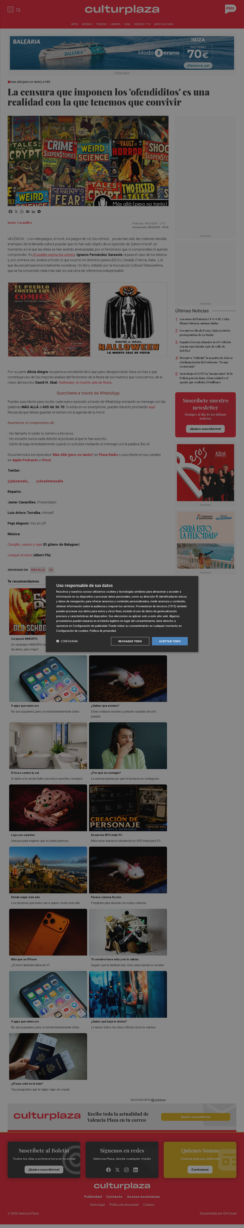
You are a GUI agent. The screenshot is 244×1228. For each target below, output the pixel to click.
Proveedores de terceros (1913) (156, 606)
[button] (67, 641)
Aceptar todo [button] (170, 641)
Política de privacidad (103, 630)
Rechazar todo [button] (130, 641)
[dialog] (122, 614)
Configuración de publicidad (90, 626)
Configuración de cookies (72, 630)
